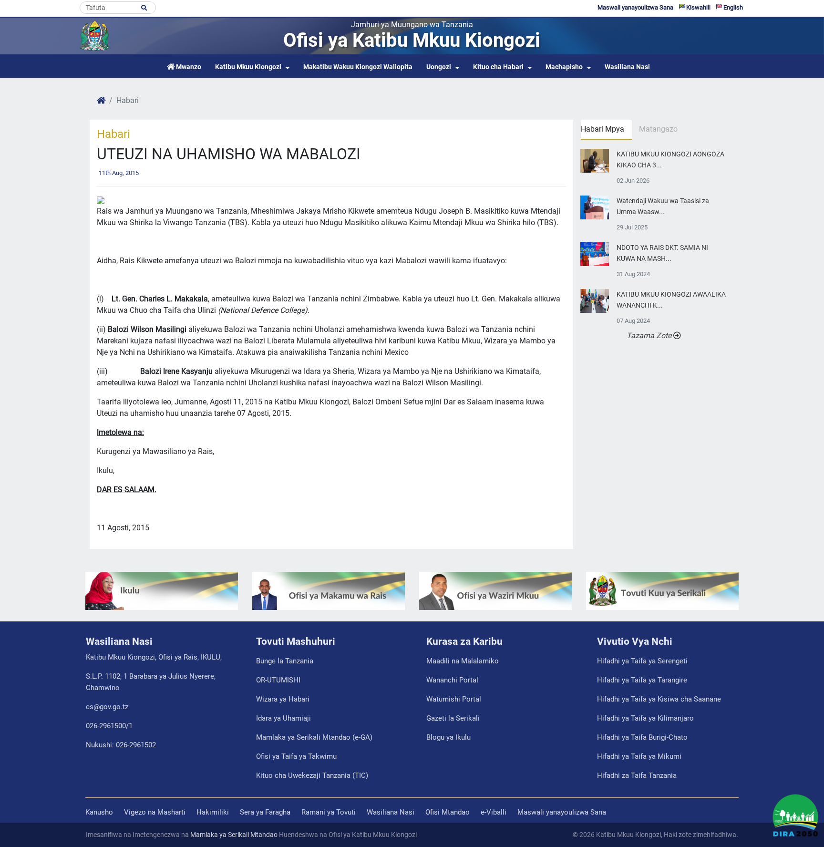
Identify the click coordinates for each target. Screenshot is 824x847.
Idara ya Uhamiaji (283, 718)
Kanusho (99, 812)
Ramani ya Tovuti (328, 812)
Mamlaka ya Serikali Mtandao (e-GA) (314, 737)
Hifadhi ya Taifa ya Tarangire (642, 680)
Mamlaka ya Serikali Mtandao (234, 834)
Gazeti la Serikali (453, 718)
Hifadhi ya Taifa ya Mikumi (639, 756)
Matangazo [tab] (658, 129)
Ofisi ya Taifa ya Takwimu (296, 756)
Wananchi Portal (452, 680)
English (732, 7)
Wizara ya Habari (282, 699)
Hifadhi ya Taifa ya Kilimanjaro (645, 718)
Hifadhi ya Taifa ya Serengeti (642, 661)
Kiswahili (698, 7)
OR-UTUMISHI (278, 680)
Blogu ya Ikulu (448, 737)
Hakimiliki (212, 812)
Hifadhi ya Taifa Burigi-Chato (642, 737)
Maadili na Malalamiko (462, 661)
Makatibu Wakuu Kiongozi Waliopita (357, 67)
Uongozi (438, 67)
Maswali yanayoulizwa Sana (635, 7)
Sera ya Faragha (265, 812)
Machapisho (564, 67)
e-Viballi (493, 812)
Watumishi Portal (453, 699)
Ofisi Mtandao (447, 812)
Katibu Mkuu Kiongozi (248, 67)
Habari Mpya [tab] (602, 129)
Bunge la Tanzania (284, 661)
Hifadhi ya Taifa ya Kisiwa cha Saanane (659, 699)
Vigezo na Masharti (154, 812)
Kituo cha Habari (498, 67)
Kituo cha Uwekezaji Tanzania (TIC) (312, 775)
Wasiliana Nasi (627, 67)
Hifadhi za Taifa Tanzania (637, 775)
